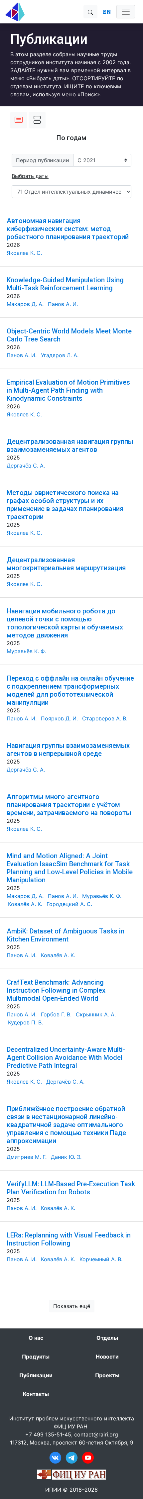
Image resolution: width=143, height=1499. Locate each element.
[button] (30, 176)
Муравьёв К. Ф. (26, 651)
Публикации (36, 1375)
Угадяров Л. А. (59, 355)
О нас (36, 1337)
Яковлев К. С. (24, 252)
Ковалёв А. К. (25, 904)
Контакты (36, 1394)
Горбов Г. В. (56, 1014)
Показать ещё (71, 1306)
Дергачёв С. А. (26, 465)
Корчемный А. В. (100, 1259)
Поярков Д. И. (59, 718)
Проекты (107, 1375)
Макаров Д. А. (25, 304)
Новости (107, 1356)
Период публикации (42, 160)
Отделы (107, 1337)
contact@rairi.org (96, 1434)
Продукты (36, 1356)
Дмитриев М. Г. (27, 1157)
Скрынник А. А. (96, 1014)
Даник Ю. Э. (66, 1157)
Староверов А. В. (104, 718)
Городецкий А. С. (69, 904)
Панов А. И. (63, 304)
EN (107, 11)
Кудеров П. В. (25, 1022)
